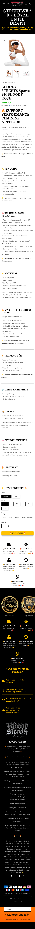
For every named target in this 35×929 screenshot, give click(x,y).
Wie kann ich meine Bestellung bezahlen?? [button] (16, 690)
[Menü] (4, 3)
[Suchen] (8, 3)
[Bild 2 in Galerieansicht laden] (17, 74)
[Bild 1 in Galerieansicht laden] (9, 74)
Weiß (16, 496)
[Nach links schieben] (2, 74)
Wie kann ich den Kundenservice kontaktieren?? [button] (13, 710)
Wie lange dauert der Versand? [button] (15, 681)
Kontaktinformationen (18, 902)
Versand (11, 105)
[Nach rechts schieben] (33, 74)
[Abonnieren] (29, 909)
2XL (5, 508)
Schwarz (6, 496)
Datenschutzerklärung (26, 896)
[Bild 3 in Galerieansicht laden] (26, 74)
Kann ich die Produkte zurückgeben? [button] (15, 699)
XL (29, 504)
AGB (11, 899)
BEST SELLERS (9, 616)
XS (5, 504)
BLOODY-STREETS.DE (15, 893)
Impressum (24, 899)
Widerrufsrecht (14, 896)
